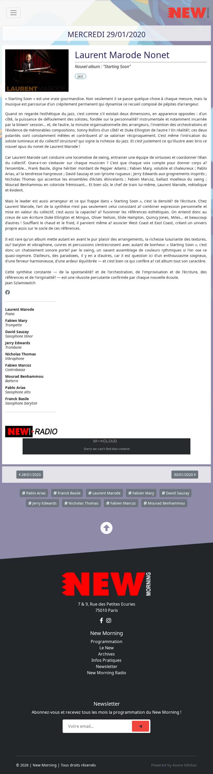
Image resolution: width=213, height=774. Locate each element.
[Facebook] (7, 292)
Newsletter (106, 666)
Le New (106, 648)
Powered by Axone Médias (174, 765)
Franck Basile (69, 493)
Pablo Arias (35, 493)
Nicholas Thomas (83, 503)
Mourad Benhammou (166, 503)
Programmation (106, 641)
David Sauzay (177, 493)
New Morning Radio (106, 673)
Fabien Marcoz (122, 503)
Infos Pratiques (106, 660)
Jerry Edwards (44, 503)
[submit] (140, 726)
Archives (106, 654)
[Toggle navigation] (13, 13)
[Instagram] (108, 621)
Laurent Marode (106, 493)
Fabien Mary (142, 493)
